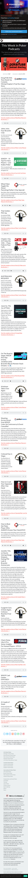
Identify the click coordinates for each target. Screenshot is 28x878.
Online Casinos (7, 785)
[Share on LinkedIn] (15, 734)
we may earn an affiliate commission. (15, 803)
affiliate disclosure (14, 869)
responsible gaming (7, 869)
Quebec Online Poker (8, 767)
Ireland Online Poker (8, 776)
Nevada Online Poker (8, 758)
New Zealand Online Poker (10, 774)
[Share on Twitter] (4, 734)
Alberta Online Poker (8, 765)
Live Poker (6, 780)
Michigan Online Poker (9, 753)
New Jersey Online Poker (9, 756)
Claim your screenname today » (14, 31)
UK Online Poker (7, 771)
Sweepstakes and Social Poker (10, 779)
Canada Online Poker (8, 762)
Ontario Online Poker (8, 764)
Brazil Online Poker (8, 773)
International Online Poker (10, 770)
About (5, 788)
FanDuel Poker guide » (12, 34)
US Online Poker (7, 752)
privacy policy (14, 868)
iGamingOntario (7, 859)
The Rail (5, 782)
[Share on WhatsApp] (18, 734)
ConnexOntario (19, 851)
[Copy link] (21, 734)
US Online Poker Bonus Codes (10, 760)
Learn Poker (6, 783)
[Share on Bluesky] (7, 734)
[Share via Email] (23, 734)
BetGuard (21, 856)
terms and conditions (7, 868)
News (5, 790)
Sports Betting (7, 786)
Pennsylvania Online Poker (10, 755)
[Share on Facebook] (10, 734)
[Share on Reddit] (12, 734)
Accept (25, 875)
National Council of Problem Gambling (15, 37)
